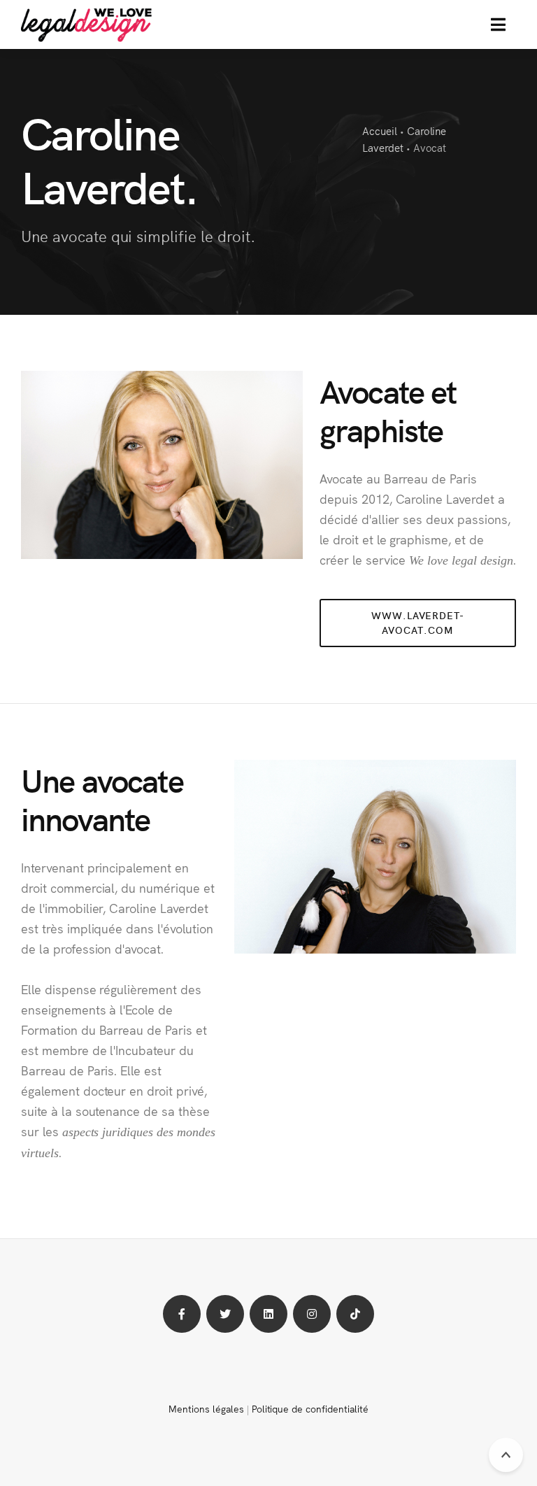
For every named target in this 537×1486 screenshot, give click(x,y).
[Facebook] (182, 1314)
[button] (498, 24)
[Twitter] (225, 1314)
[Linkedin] (268, 1314)
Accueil (379, 130)
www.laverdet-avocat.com (417, 622)
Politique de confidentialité (310, 1408)
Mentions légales (206, 1408)
